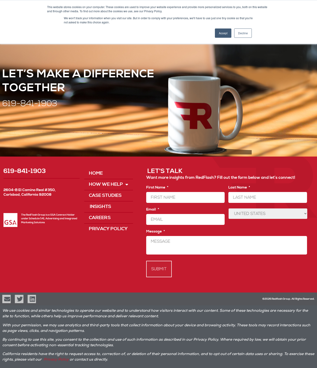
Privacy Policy (108, 229)
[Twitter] (19, 299)
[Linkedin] (32, 299)
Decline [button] (243, 33)
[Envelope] (6, 299)
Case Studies (105, 195)
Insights (100, 207)
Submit (159, 269)
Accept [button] (223, 33)
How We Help (106, 184)
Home (96, 173)
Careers (100, 218)
